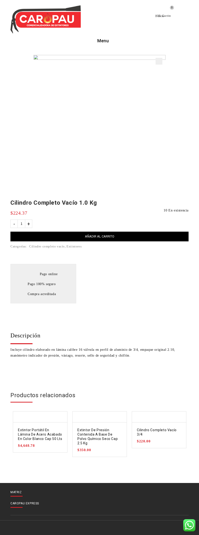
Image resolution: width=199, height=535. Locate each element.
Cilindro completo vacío (47, 246)
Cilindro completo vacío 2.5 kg (179, 203)
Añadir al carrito (99, 236)
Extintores (74, 246)
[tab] (99, 335)
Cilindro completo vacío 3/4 (185, 203)
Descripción (25, 335)
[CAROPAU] (45, 19)
